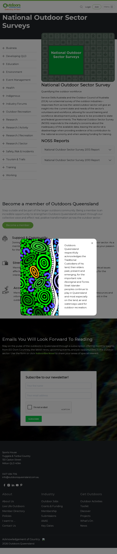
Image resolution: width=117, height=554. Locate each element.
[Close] (92, 243)
